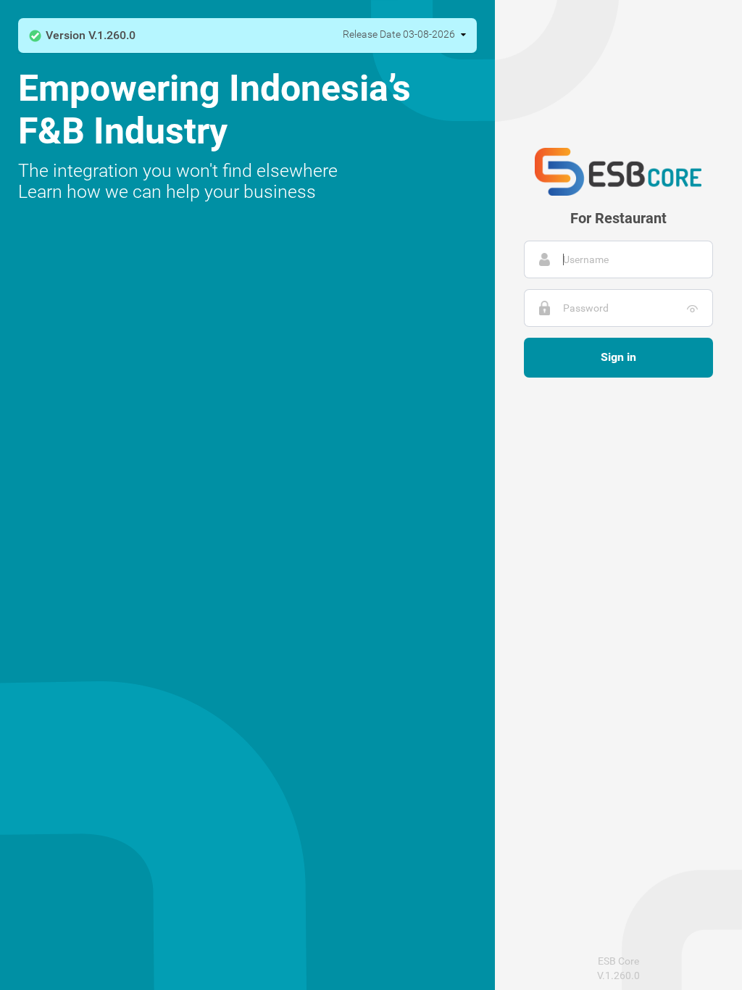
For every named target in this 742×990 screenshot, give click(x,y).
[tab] (247, 35)
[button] (82, 35)
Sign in (618, 357)
